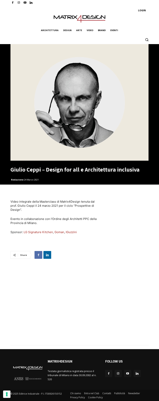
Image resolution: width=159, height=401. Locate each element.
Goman (59, 232)
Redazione (17, 179)
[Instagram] (19, 3)
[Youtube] (25, 3)
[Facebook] (12, 3)
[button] (146, 39)
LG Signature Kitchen (38, 232)
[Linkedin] (47, 255)
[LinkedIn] (31, 3)
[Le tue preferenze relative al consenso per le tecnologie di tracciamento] (6, 394)
